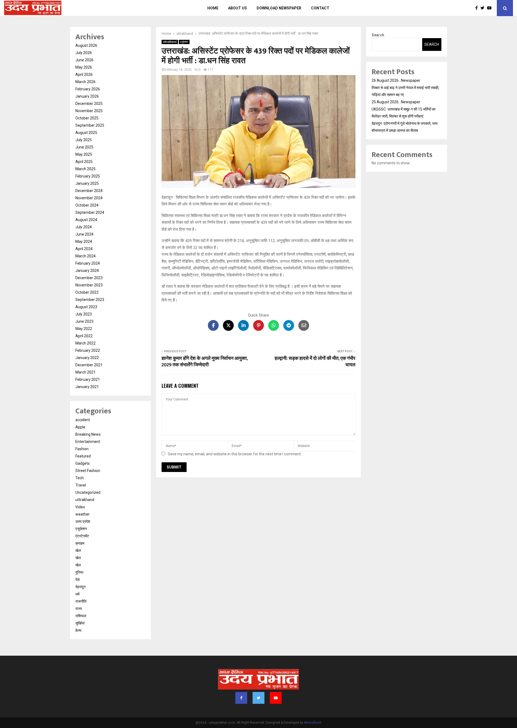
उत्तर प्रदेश (82, 521)
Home (212, 8)
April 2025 (84, 161)
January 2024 (87, 270)
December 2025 (89, 103)
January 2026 (87, 96)
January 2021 (87, 387)
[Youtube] (490, 8)
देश (77, 579)
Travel (80, 485)
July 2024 (83, 227)
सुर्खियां (80, 623)
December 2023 (89, 278)
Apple (80, 427)
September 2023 (89, 299)
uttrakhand (170, 41)
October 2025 (87, 118)
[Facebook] (477, 8)
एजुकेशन (184, 41)
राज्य (78, 608)
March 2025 (85, 169)
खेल (78, 550)
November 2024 (89, 198)
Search (378, 35)
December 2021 (89, 365)
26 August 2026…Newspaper (396, 80)
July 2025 (83, 140)
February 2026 (87, 89)
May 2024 (83, 241)
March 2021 (85, 372)
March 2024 (85, 256)
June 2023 (84, 321)
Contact (320, 8)
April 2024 (84, 249)
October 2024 (87, 205)
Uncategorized (87, 492)
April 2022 (84, 336)
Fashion (82, 449)
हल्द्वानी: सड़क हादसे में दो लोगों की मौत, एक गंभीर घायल (315, 361)
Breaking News (88, 434)
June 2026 (84, 60)
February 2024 (87, 263)
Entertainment (87, 441)
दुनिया (79, 572)
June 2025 (84, 147)
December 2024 (89, 191)
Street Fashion (87, 470)
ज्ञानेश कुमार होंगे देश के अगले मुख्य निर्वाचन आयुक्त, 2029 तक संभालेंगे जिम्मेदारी (204, 361)
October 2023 (87, 292)
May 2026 (83, 67)
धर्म (77, 594)
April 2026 (84, 74)
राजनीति (80, 601)
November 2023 (89, 285)
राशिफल (80, 616)
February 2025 (87, 176)
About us (237, 8)
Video (80, 507)
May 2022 (83, 328)
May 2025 (83, 154)
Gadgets (82, 463)
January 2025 (87, 183)
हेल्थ (78, 630)
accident (82, 420)
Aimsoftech (313, 723)
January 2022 (87, 358)
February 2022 (87, 350)
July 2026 (83, 53)
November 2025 (89, 111)
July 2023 (83, 314)
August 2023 (86, 307)
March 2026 (85, 82)
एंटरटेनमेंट (82, 536)
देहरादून (80, 587)
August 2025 (86, 132)
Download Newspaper (279, 8)
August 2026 (86, 45)
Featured (83, 456)
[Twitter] (483, 8)
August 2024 (86, 220)
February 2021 (87, 379)
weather (82, 514)
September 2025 (89, 125)
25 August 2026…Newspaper (396, 102)
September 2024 (89, 212)
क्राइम (79, 543)
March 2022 (85, 343)
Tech (79, 478)
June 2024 (84, 234)
